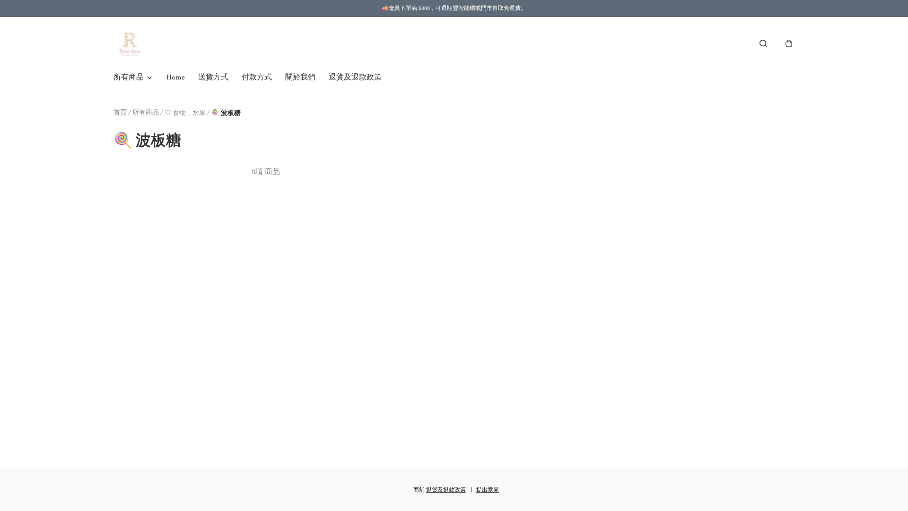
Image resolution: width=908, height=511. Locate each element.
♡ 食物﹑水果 (185, 113)
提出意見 (487, 489)
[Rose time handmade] (131, 43)
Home (175, 77)
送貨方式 (213, 77)
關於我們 (300, 77)
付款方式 (257, 77)
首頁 (120, 112)
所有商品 (145, 112)
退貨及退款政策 (355, 77)
